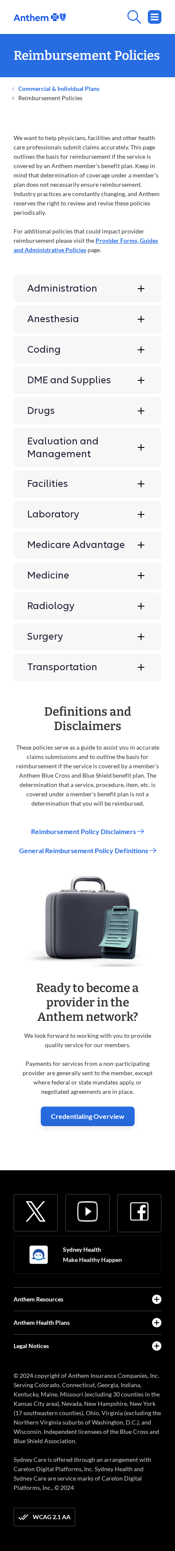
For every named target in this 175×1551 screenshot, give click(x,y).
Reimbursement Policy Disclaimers (84, 831)
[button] (87, 288)
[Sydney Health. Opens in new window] (38, 1255)
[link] (40, 17)
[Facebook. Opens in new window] (139, 1211)
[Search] (113, 16)
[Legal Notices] (156, 1346)
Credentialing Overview (87, 1116)
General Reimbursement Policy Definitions (84, 850)
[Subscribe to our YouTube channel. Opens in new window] (87, 1211)
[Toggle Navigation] (154, 17)
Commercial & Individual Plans (58, 88)
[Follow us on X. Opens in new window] (35, 1211)
